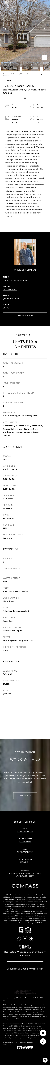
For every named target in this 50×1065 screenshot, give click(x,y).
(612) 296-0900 (10, 289)
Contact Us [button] (25, 796)
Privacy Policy (36, 968)
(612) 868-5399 (25, 862)
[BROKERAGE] (31, 938)
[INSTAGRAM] (18, 938)
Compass (18, 897)
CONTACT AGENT (25, 316)
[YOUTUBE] (25, 938)
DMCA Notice (39, 923)
